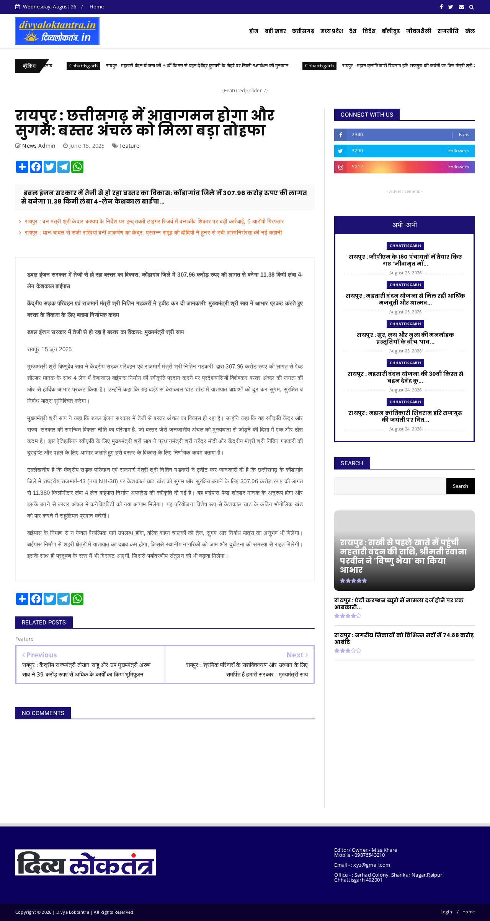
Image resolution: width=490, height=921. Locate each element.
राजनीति (448, 31)
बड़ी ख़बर (275, 31)
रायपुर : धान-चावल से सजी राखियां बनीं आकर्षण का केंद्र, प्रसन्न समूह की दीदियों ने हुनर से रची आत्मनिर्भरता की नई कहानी (153, 232)
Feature (129, 145)
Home (97, 6)
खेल (470, 31)
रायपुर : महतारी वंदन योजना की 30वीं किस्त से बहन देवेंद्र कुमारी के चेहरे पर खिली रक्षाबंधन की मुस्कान (175, 65)
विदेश (369, 31)
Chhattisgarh (61, 65)
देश (352, 31)
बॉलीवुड (391, 31)
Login (446, 912)
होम (253, 31)
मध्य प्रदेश (331, 31)
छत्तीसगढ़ (303, 31)
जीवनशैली (418, 31)
